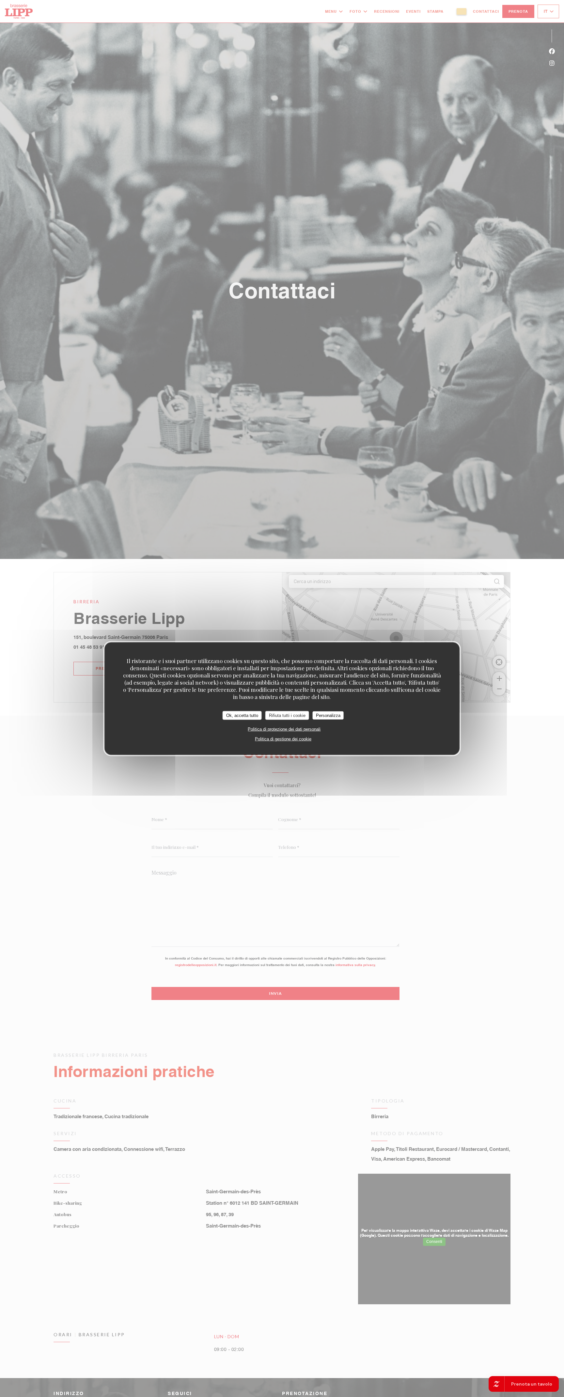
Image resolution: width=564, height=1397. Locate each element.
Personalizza (328, 715)
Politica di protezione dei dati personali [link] (284, 729)
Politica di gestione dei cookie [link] (283, 739)
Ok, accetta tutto (242, 715)
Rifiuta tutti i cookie (287, 715)
